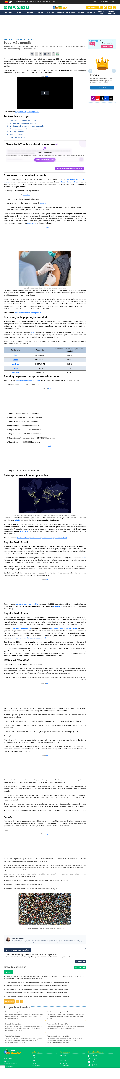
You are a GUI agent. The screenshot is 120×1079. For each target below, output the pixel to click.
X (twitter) (94, 1065)
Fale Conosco (36, 1065)
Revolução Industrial (69, 182)
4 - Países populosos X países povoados (22, 129)
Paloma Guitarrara (18, 938)
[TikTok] (10, 7)
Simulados (63, 1060)
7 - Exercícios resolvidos (16, 137)
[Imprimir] (32, 54)
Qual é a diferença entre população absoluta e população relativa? (42, 538)
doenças (43, 203)
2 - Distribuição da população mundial (21, 123)
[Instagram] (14, 7)
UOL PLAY (49, 2)
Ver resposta (9, 1001)
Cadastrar (35, 1055)
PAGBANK (36, 2)
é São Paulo (57, 606)
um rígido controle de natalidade (63, 628)
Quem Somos (8, 1058)
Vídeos (34, 1063)
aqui (47, 76)
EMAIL (114, 2)
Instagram (94, 1059)
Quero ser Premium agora (45, 160)
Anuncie (6, 1061)
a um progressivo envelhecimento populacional (28, 638)
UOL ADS (55, 2)
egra (34, 223)
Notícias (34, 1060)
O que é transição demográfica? (27, 112)
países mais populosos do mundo (27, 380)
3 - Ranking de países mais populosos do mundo (25, 126)
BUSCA (95, 2)
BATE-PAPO (104, 2)
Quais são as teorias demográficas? (28, 313)
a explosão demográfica (21, 628)
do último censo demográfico (27, 604)
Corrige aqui (63, 1063)
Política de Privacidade (10, 1064)
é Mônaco (24, 531)
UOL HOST (29, 2)
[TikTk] (111, 98)
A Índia (17, 520)
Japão (33, 332)
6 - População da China (15, 134)
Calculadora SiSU (65, 1065)
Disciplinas (35, 1058)
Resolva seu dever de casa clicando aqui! (69, 168)
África (15, 360)
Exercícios (63, 1055)
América (15, 364)
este (30, 223)
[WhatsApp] (5, 7)
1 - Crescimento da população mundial (21, 120)
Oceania (15, 373)
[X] (23, 7)
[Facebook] (106, 98)
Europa (15, 368)
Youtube (93, 1062)
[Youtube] (18, 7)
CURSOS (42, 2)
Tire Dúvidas (63, 1058)
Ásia (15, 355)
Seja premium (92, 7)
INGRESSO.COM (20, 2)
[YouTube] (97, 98)
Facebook (94, 1056)
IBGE (83, 558)
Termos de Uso (8, 1066)
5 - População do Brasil (16, 132)
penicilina (26, 195)
